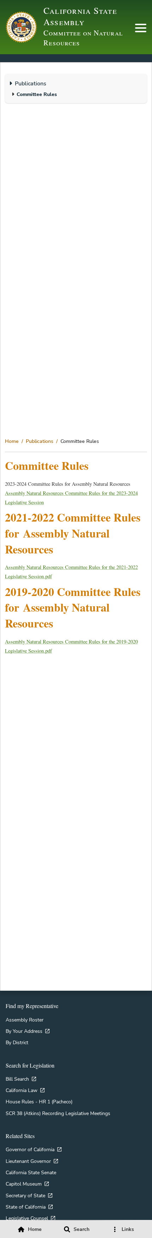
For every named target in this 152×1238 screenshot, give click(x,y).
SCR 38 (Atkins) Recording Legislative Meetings (58, 1113)
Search (81, 1229)
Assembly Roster (24, 1019)
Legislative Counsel (27, 1218)
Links (128, 1229)
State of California (26, 1206)
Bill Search (17, 1078)
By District (17, 1042)
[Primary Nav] (140, 28)
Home (12, 441)
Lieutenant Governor (28, 1161)
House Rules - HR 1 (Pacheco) (39, 1101)
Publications (39, 441)
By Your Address (24, 1031)
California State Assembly (80, 16)
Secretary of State (25, 1195)
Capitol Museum (24, 1183)
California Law (21, 1090)
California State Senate (31, 1172)
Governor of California (30, 1149)
